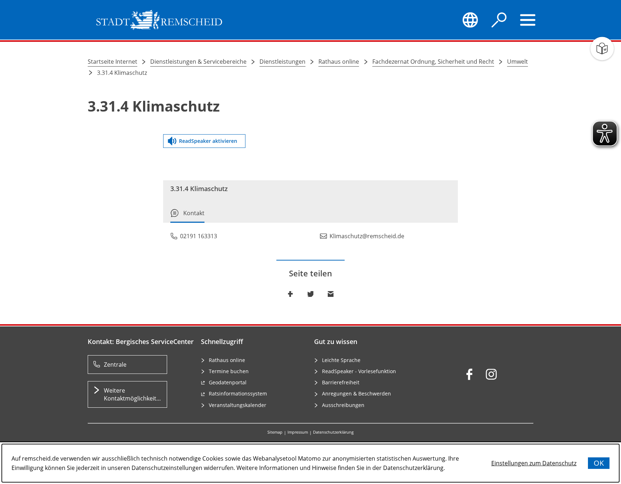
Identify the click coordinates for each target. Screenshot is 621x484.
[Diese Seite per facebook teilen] (290, 294)
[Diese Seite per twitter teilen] (310, 294)
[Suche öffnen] (499, 20)
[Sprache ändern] (470, 20)
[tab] (187, 216)
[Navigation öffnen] (528, 20)
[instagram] (491, 374)
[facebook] (469, 374)
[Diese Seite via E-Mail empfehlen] (331, 294)
